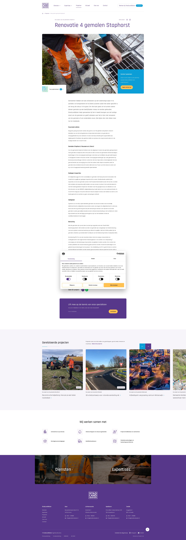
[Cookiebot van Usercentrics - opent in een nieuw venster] (117, 254)
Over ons (96, 5)
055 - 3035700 (111, 516)
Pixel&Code (141, 536)
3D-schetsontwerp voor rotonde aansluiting (103, 395)
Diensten (56, 6)
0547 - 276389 (70, 516)
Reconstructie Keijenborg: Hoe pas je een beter (59, 396)
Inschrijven (113, 311)
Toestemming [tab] (71, 258)
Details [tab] (93, 258)
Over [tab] (115, 258)
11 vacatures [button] (139, 5)
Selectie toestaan (93, 285)
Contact (105, 5)
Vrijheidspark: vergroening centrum (146, 395)
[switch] (85, 279)
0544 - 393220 (90, 516)
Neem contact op (126, 87)
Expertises (67, 6)
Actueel (87, 5)
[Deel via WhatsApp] (130, 20)
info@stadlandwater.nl (72, 518)
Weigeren (72, 285)
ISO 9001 (73, 536)
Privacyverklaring (46, 536)
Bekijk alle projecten (97, 344)
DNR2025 (66, 536)
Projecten (78, 5)
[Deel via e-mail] (127, 20)
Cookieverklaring (57, 536)
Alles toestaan (113, 285)
